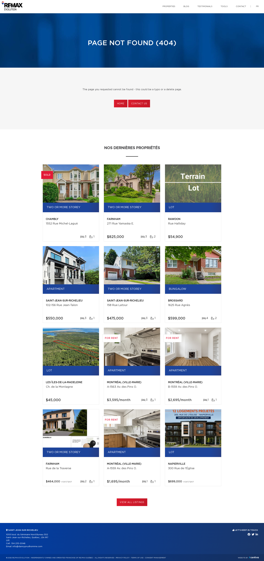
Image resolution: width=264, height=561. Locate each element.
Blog (186, 6)
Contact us (139, 104)
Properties (169, 6)
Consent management (155, 558)
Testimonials (204, 6)
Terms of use (137, 558)
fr (257, 6)
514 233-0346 (18, 544)
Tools (224, 6)
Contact (241, 6)
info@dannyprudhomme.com (27, 547)
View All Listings (132, 502)
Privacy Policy (122, 558)
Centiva (254, 557)
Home (120, 104)
